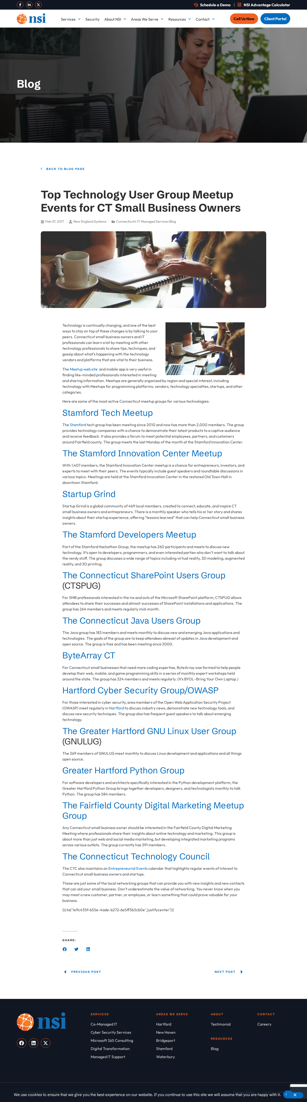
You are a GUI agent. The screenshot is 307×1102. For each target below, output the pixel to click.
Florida (160, 58)
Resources (177, 19)
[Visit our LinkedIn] (29, 4)
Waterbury (163, 163)
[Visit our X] (38, 4)
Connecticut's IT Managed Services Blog (146, 221)
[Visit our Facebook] (20, 4)
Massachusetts (274, 76)
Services (68, 19)
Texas (158, 146)
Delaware (270, 41)
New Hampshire (167, 93)
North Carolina (220, 111)
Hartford (269, 58)
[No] (294, 1095)
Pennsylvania (273, 111)
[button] (64, 949)
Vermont (215, 146)
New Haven (217, 93)
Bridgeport (163, 41)
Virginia (268, 146)
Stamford (270, 128)
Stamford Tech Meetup (107, 412)
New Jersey (272, 93)
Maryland (216, 76)
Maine (159, 76)
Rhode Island (164, 128)
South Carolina (220, 128)
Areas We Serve (144, 19)
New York (162, 111)
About (217, 1014)
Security (92, 19)
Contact (203, 19)
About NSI (112, 19)
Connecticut (218, 41)
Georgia (215, 58)
